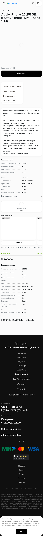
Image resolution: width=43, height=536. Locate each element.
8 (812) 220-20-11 (11, 428)
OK (21, 531)
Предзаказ (21, 74)
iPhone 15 (6, 11)
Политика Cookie (34, 525)
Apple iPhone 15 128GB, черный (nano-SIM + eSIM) (18, 247)
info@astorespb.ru (11, 435)
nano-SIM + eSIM (9, 100)
